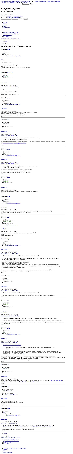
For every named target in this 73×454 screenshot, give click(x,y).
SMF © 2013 (13, 448)
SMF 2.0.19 (6, 448)
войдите (9, 16)
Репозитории (13, 2)
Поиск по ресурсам (22, 2)
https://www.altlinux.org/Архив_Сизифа (12, 426)
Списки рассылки (25, 1)
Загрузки (53, 1)
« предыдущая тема (5, 38)
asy (7, 119)
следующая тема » (15, 38)
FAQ (8, 2)
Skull (8, 217)
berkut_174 (9, 72)
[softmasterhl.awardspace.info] (13, 55)
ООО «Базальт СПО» (6, 1)
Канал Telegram (39, 1)
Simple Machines (21, 448)
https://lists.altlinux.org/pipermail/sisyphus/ (28, 381)
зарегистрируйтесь (18, 16)
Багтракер (18, 1)
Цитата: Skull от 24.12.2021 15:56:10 (9, 253)
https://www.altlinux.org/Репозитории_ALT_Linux (14, 143)
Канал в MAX (47, 1)
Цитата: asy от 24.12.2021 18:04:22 (9, 342)
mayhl (8, 49)
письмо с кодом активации (13, 17)
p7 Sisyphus (3, 59)
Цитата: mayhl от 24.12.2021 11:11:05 (9, 87)
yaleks (8, 177)
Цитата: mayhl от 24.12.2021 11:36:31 (9, 135)
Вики (13, 1)
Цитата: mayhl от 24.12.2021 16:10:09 (9, 315)
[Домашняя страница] (11, 224)
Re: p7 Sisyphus (4, 82)
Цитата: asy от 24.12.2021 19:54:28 (9, 423)
